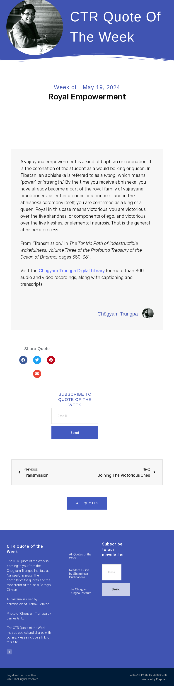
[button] (23, 360)
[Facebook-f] (9, 651)
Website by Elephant (154, 679)
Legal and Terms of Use (21, 675)
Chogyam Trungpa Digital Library (72, 270)
